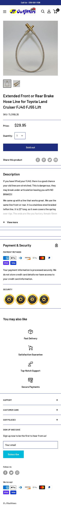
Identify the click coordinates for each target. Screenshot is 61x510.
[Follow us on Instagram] (17, 472)
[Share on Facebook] (38, 159)
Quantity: (8, 135)
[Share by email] (55, 159)
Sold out (30, 147)
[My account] (49, 11)
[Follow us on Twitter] (11, 472)
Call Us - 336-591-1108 (30, 2)
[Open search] (43, 11)
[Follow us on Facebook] (5, 472)
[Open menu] (4, 11)
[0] (55, 11)
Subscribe (13, 454)
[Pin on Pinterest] (44, 159)
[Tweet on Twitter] (50, 159)
